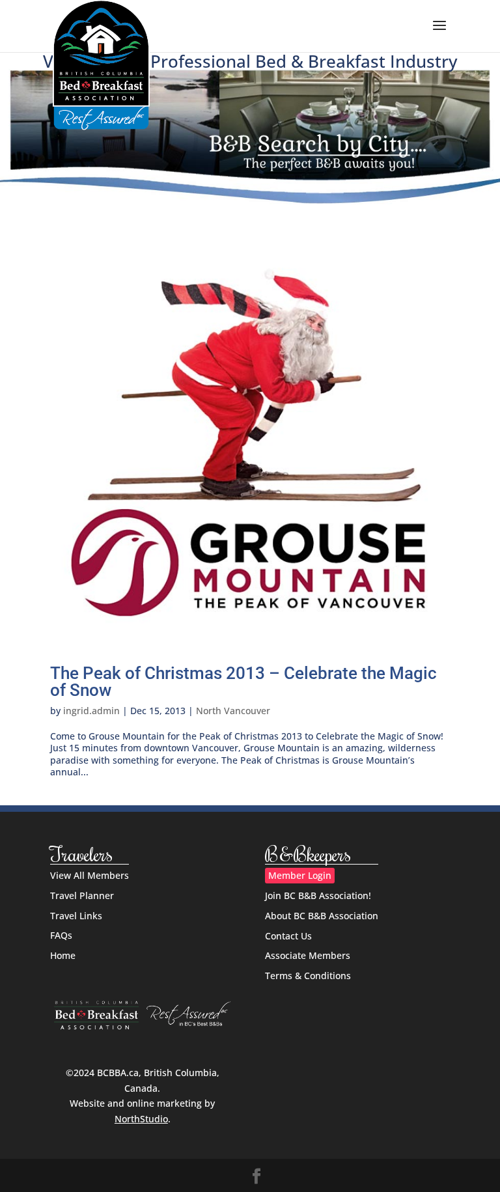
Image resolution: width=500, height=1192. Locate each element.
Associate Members (307, 955)
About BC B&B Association (321, 915)
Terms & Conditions (308, 975)
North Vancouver (233, 710)
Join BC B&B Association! (318, 895)
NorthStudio (141, 1119)
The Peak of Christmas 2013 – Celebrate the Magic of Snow (243, 681)
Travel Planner (82, 895)
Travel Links (76, 915)
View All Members (89, 875)
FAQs (61, 935)
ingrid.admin (91, 710)
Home (63, 955)
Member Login (299, 875)
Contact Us (288, 936)
